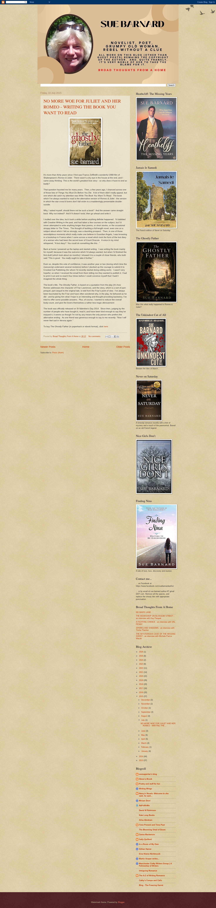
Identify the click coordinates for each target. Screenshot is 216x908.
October (145, 708)
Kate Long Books (147, 815)
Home (85, 346)
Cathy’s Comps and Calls (150, 880)
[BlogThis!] (109, 336)
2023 (141, 664)
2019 (141, 680)
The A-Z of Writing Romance (152, 875)
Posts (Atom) (58, 353)
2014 (141, 756)
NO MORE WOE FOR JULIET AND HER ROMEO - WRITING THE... (158, 724)
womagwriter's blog (148, 774)
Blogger (121, 902)
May (143, 735)
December (145, 700)
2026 (141, 652)
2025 (141, 656)
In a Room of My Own (149, 844)
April (143, 739)
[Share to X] (112, 336)
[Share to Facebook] (115, 336)
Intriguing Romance (148, 871)
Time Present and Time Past (152, 825)
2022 (141, 668)
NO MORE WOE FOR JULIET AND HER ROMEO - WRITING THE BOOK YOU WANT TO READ (82, 106)
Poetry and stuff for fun (149, 784)
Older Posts (123, 346)
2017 (141, 688)
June (143, 731)
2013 (141, 760)
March (144, 743)
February (145, 747)
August (144, 716)
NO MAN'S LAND (143, 612)
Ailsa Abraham (145, 820)
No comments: (95, 336)
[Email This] (106, 336)
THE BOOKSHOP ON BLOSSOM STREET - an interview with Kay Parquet (155, 617)
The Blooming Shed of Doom (152, 830)
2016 (141, 692)
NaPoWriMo (144, 805)
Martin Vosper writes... (149, 859)
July (143, 720)
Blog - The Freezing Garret (151, 885)
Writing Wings (145, 789)
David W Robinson (147, 810)
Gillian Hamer (145, 849)
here (106, 326)
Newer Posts (47, 346)
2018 (141, 684)
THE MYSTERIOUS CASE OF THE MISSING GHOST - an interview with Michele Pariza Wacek (155, 636)
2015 (141, 696)
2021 (141, 672)
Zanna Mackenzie (147, 834)
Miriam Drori (144, 801)
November (145, 704)
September (146, 712)
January (145, 751)
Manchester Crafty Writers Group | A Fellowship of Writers (155, 864)
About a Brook (145, 779)
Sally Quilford (145, 839)
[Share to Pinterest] (117, 336)
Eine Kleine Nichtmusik (149, 854)
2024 (141, 660)
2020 (141, 676)
